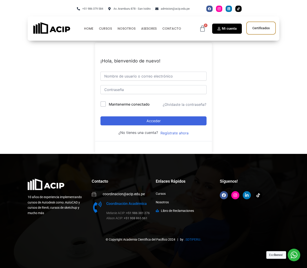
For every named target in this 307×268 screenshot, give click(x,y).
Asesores (149, 29)
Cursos (105, 29)
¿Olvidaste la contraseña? (184, 104)
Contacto (171, 29)
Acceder (154, 121)
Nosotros (127, 29)
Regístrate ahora (174, 133)
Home (88, 29)
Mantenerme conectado (129, 104)
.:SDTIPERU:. (193, 239)
